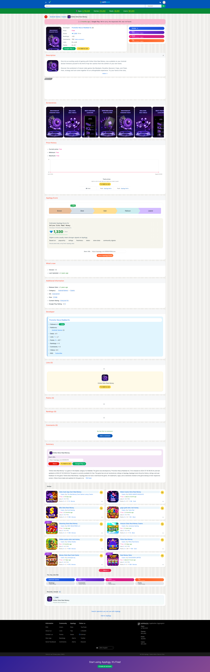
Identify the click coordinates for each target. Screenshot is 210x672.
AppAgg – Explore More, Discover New (154, 654)
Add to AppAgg (106, 616)
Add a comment (79, 39)
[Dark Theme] (160, 2)
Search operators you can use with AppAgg (105, 611)
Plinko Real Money (126, 539)
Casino (62, 494)
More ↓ (105, 73)
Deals (72, 634)
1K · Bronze (71, 501)
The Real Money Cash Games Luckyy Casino (80, 494)
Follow (62, 324)
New (71, 627)
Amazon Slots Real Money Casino (131, 523)
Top (71, 631)
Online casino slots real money (69, 539)
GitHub (83, 634)
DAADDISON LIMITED (134, 557)
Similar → (134, 28)
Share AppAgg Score (105, 255)
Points (61, 634)
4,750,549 (86, 11)
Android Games (57, 330)
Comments (62, 642)
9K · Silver (133, 517)
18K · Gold (133, 501)
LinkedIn (83, 631)
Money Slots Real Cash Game (69, 555)
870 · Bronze (72, 564)
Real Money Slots (126, 555)
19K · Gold (134, 548)
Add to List (84, 48)
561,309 (131, 11)
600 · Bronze (72, 548)
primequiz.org (71, 557)
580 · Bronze (133, 564)
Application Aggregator (156, 623)
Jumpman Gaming (133, 526)
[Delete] (60, 592)
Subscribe (58, 353)
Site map (48, 638)
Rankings (62, 638)
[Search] (163, 6)
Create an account (105, 666)
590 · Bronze (72, 517)
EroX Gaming (71, 510)
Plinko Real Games (133, 542)
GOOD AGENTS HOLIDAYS (136, 494)
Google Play (68, 48)
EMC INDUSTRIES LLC (73, 526)
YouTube (84, 627)
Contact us (49, 634)
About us (49, 631)
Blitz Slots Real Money (66, 508)
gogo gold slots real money (129, 508)
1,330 (77, 33)
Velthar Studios (71, 542)
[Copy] (163, 55)
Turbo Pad (131, 510)
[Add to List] (101, 492)
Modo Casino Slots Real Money (130, 492)
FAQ (47, 627)
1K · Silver (132, 533)
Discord (83, 642)
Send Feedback (51, 642)
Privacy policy (56, 654)
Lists (60, 631)
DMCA (62, 654)
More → (106, 570)
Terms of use (49, 654)
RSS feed (88, 478)
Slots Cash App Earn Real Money (70, 492)
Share (54, 464)
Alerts (74, 638)
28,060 (117, 11)
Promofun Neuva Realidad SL (59, 320)
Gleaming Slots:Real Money (68, 523)
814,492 (103, 11)
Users (61, 627)
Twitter (83, 638)
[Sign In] (164, 2)
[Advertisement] (96, 88)
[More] (102, 501)
